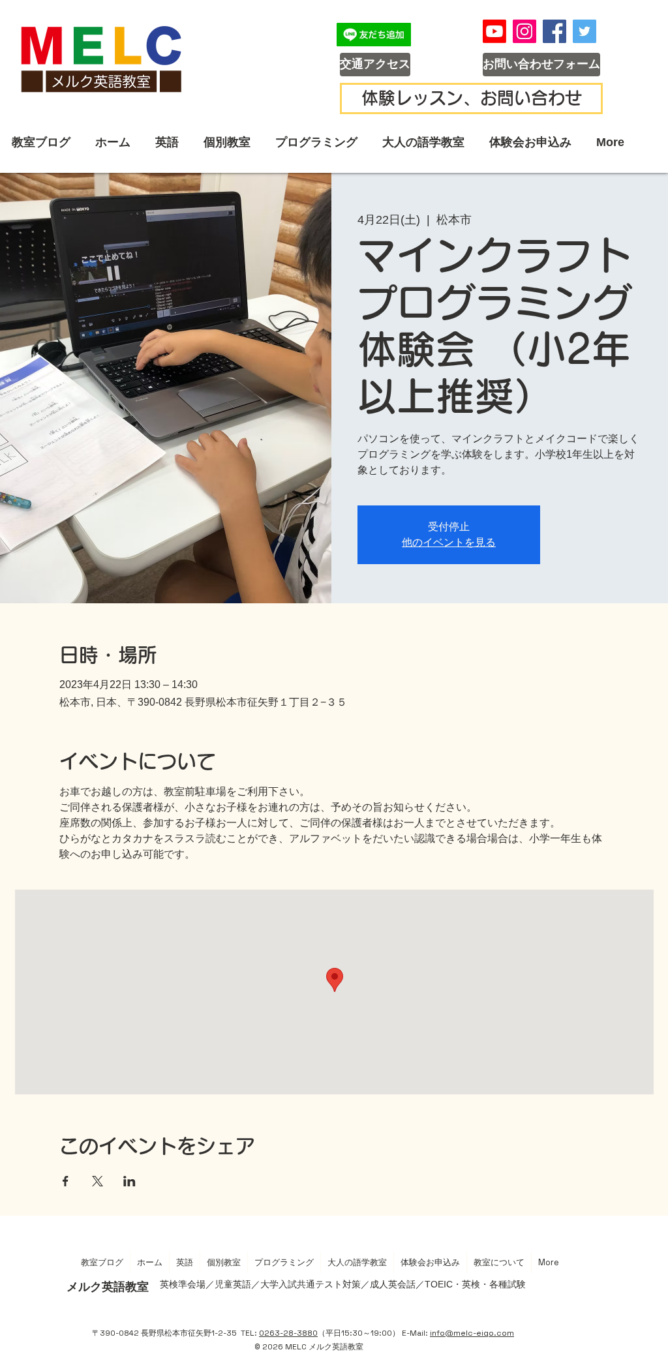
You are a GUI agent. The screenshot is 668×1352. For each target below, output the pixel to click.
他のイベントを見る (449, 542)
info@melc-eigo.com (472, 1333)
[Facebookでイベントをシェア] (65, 1181)
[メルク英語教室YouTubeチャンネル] (494, 31)
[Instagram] (524, 31)
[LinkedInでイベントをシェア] (129, 1181)
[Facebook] (554, 31)
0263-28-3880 (288, 1333)
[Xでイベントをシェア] (97, 1181)
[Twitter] (584, 31)
